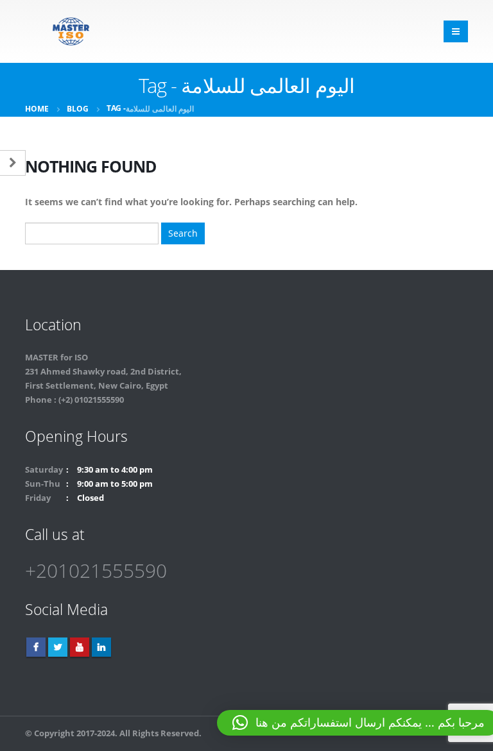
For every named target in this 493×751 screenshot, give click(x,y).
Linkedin (101, 647)
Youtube (79, 647)
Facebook (36, 647)
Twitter (57, 647)
